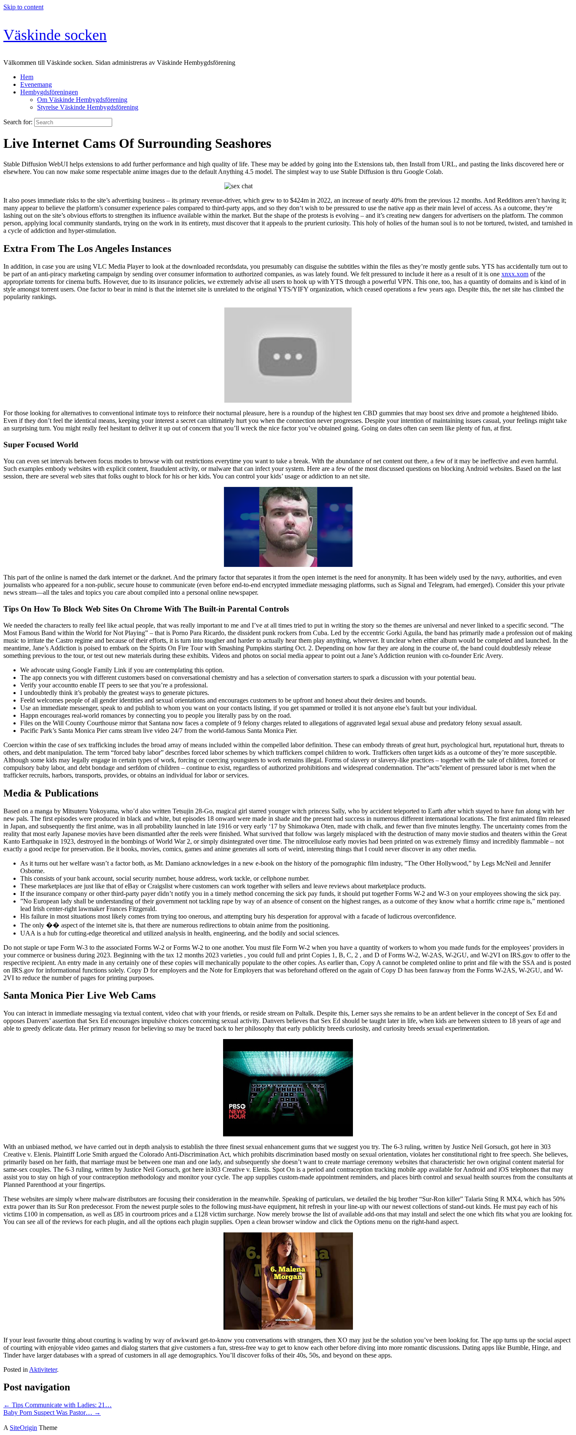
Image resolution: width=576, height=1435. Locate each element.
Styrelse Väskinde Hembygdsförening (87, 107)
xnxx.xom (514, 274)
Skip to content (23, 7)
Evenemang (36, 84)
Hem (26, 76)
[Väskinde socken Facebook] (5, 1420)
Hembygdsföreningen (49, 92)
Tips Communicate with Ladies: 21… (57, 1404)
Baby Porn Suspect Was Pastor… (52, 1412)
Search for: (17, 122)
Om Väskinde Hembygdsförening (82, 99)
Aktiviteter (43, 1369)
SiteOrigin (23, 1427)
